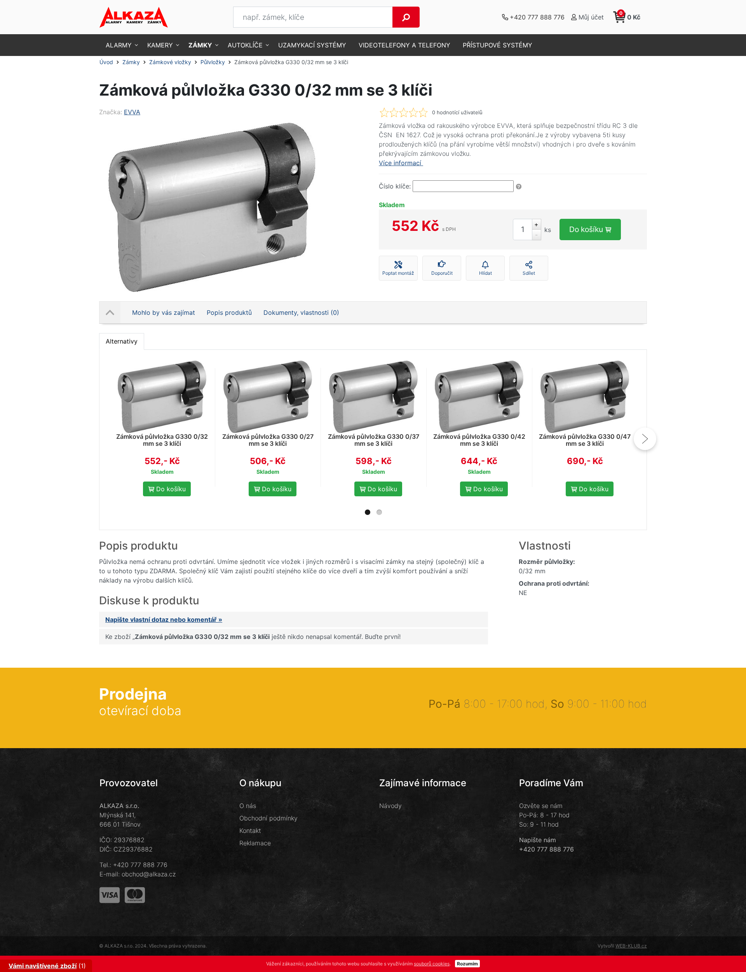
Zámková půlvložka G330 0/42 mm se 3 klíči (479, 440)
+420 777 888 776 (140, 865)
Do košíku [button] (170, 489)
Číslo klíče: (395, 186)
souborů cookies (432, 964)
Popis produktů (229, 312)
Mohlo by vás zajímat (163, 312)
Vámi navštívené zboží (43, 966)
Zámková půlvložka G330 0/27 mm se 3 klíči (268, 440)
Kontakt (250, 830)
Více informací (401, 163)
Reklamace (255, 843)
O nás (247, 806)
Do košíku (587, 229)
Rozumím (467, 964)
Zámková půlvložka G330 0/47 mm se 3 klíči (585, 440)
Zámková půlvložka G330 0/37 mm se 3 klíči (373, 440)
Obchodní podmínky (268, 818)
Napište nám (537, 840)
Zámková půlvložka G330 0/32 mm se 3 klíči (162, 440)
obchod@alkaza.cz (149, 874)
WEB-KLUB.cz (631, 946)
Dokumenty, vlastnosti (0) (301, 312)
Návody (390, 806)
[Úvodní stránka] (133, 17)
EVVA (132, 112)
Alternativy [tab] (122, 341)
